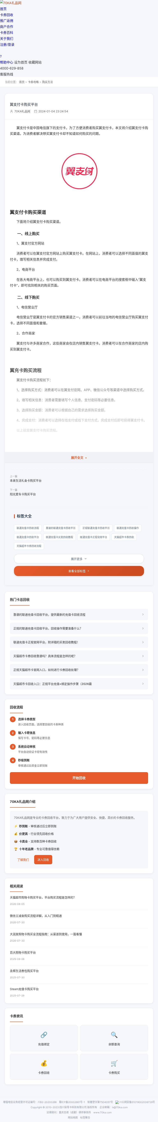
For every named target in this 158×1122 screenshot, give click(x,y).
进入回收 (43, 859)
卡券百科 (6, 33)
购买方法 (47, 82)
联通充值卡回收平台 (28, 537)
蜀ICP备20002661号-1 (72, 1102)
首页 (3, 9)
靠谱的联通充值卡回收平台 (61, 528)
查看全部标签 (77, 571)
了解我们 (23, 859)
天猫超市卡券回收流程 (29, 546)
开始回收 (79, 778)
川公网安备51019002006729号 (137, 1102)
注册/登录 (7, 44)
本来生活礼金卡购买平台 (26, 480)
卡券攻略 (33, 82)
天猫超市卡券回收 (124, 537)
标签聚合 (85, 1117)
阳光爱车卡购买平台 (23, 494)
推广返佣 (6, 21)
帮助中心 (6, 62)
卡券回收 (6, 15)
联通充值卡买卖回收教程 (59, 537)
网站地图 (73, 1117)
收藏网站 (35, 62)
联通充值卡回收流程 (28, 528)
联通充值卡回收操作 (128, 528)
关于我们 (6, 38)
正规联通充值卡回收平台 (96, 528)
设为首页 (20, 62)
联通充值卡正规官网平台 (93, 537)
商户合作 (6, 27)
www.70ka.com (102, 1112)
